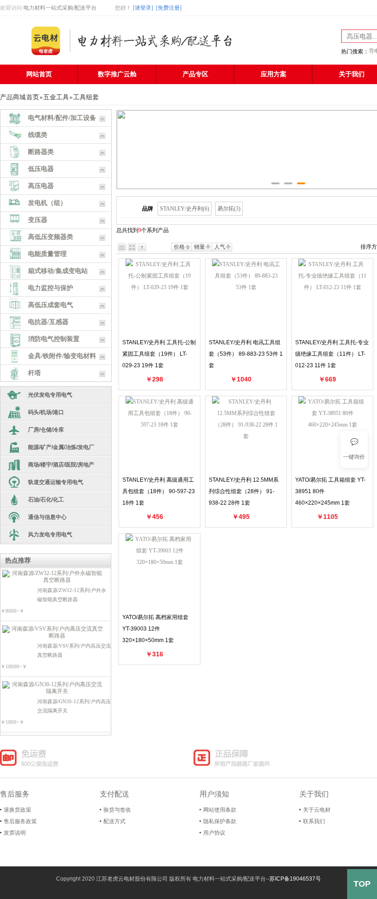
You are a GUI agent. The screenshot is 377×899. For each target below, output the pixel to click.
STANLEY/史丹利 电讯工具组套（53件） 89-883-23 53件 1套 (246, 354)
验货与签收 (117, 810)
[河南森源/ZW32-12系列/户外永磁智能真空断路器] (53, 577)
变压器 (37, 219)
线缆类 (37, 134)
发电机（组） (47, 202)
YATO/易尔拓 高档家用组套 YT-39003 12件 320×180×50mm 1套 (155, 628)
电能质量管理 (47, 253)
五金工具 (56, 97)
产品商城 (13, 97)
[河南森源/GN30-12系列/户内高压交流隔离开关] (53, 688)
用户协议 (214, 833)
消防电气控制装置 (54, 339)
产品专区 (195, 74)
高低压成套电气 (50, 305)
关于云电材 (317, 810)
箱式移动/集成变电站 (58, 270)
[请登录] (143, 8)
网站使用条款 (219, 810)
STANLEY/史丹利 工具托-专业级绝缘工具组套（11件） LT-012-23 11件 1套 (332, 354)
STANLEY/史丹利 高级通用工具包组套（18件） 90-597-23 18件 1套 (158, 491)
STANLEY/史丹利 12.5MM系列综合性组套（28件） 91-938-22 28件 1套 (244, 491)
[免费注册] (169, 8)
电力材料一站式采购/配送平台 (60, 8)
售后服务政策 (20, 821)
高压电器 (41, 185)
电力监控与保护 (50, 287)
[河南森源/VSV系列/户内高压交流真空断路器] (53, 632)
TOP (362, 883)
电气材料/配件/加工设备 (62, 117)
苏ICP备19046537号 (295, 879)
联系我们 (314, 821)
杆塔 (34, 373)
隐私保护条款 (219, 821)
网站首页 (39, 74)
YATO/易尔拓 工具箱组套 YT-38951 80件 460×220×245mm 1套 (330, 491)
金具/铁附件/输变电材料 (62, 356)
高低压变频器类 (50, 236)
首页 (32, 97)
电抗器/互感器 (48, 322)
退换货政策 (17, 810)
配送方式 (114, 821)
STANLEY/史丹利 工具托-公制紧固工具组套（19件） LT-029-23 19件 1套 (159, 354)
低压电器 (41, 168)
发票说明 (15, 833)
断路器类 (41, 151)
